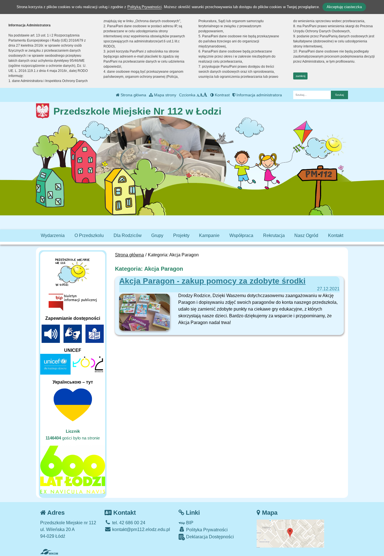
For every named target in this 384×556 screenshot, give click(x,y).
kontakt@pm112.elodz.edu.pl (140, 529)
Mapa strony (164, 95)
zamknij (300, 76)
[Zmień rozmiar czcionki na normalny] (197, 95)
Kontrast (222, 95)
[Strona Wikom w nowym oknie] (49, 552)
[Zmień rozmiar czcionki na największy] (205, 95)
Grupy (157, 235)
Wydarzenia (53, 235)
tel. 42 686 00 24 (128, 522)
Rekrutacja (274, 235)
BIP (189, 522)
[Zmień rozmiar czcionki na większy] (201, 95)
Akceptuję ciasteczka (344, 7)
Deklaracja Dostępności (209, 536)
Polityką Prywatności (144, 7)
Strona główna (132, 95)
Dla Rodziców (128, 235)
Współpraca (241, 235)
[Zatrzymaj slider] (160, 178)
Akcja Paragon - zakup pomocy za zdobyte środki (212, 281)
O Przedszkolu (89, 235)
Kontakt (335, 235)
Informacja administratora (258, 95)
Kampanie (209, 235)
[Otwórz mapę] (290, 533)
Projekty (181, 235)
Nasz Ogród (306, 235)
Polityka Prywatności (206, 529)
